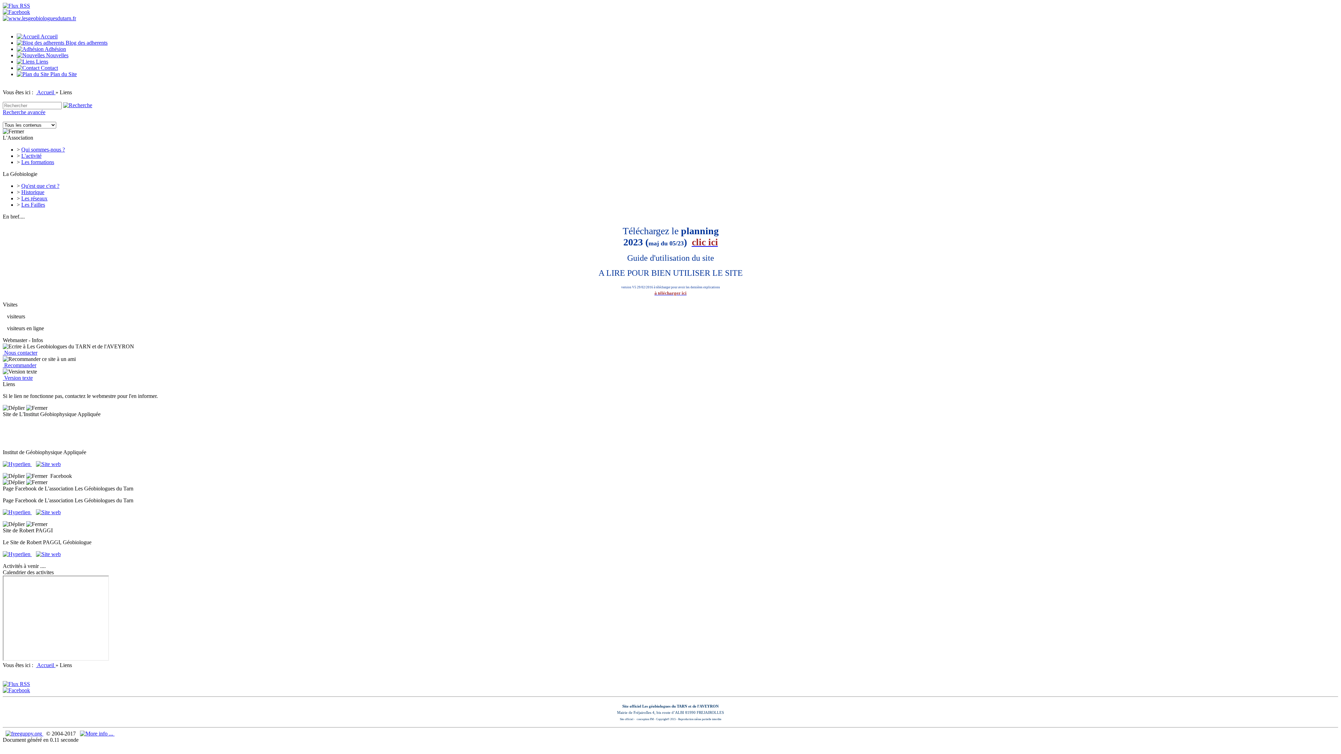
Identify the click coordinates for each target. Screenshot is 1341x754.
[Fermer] (13, 131)
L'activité (31, 156)
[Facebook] (16, 12)
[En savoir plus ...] (97, 734)
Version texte (18, 378)
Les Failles (33, 205)
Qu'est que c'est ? (40, 186)
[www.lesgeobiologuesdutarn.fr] (39, 18)
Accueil (46, 92)
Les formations (37, 162)
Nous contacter (20, 353)
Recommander (19, 365)
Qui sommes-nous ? (43, 150)
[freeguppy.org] (24, 734)
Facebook (59, 476)
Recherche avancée (24, 112)
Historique (32, 192)
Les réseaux (34, 198)
